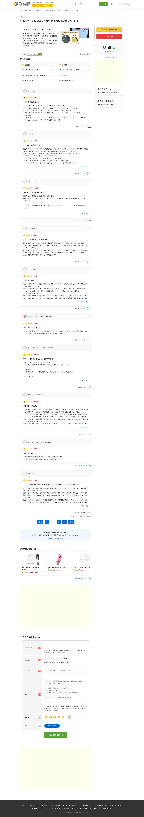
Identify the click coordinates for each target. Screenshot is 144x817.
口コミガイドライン (49, 708)
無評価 (65, 658)
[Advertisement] (55, 606)
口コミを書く (109, 36)
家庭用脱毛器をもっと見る (83, 578)
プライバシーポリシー (47, 808)
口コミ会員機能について (86, 805)
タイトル (27, 671)
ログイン (50, 652)
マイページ (116, 4)
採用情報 (94, 808)
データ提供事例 (55, 805)
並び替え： (23, 54)
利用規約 (35, 808)
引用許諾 (45, 805)
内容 (26, 694)
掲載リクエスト (62, 808)
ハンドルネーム (29, 648)
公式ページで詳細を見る (109, 30)
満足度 (27, 660)
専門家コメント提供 (69, 805)
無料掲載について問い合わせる (56, 538)
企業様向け (127, 4)
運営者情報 (105, 808)
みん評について (30, 45)
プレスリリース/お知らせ (79, 808)
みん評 (21, 4)
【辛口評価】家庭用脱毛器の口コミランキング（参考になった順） (39, 10)
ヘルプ (22, 805)
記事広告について (115, 805)
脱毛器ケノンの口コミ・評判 (64, 10)
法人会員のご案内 (101, 805)
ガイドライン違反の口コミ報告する (82, 516)
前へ (40, 522)
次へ (71, 522)
